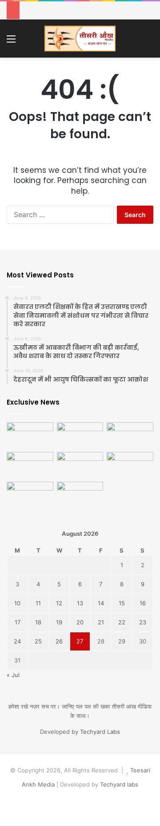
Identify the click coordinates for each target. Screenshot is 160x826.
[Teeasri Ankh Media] (80, 38)
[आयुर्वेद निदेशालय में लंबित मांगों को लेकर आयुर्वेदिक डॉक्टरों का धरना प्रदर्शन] (30, 495)
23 (142, 622)
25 (38, 641)
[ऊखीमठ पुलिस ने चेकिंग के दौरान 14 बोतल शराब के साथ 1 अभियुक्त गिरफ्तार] (80, 465)
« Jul (13, 674)
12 (59, 603)
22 (121, 622)
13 (80, 603)
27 (79, 641)
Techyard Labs (100, 731)
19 (59, 622)
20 (80, 622)
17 (17, 622)
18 (38, 622)
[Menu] (11, 42)
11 (38, 603)
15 (122, 603)
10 (17, 603)
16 (143, 603)
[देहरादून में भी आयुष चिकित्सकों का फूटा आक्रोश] (130, 435)
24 (17, 641)
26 (59, 641)
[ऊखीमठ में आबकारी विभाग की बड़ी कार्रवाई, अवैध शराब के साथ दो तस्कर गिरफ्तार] (80, 435)
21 (101, 622)
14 (101, 603)
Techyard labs (119, 784)
